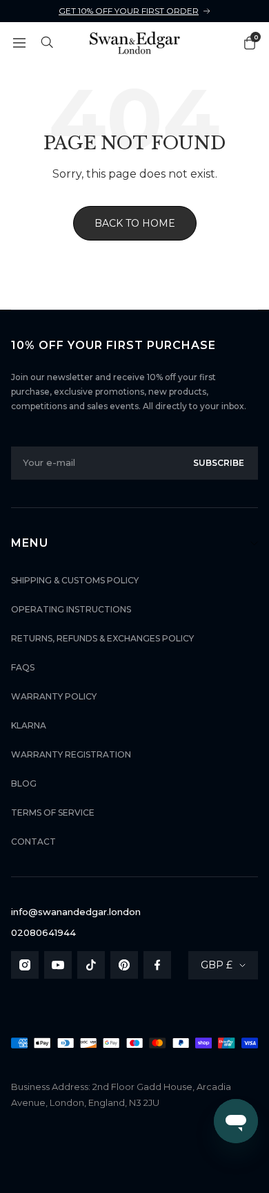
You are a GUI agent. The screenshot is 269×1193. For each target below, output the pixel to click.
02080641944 (43, 932)
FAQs (22, 667)
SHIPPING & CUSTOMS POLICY (75, 580)
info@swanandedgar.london (76, 911)
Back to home (134, 223)
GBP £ (216, 965)
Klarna (28, 725)
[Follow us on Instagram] (25, 965)
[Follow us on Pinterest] (124, 965)
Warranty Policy (54, 696)
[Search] (47, 43)
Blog (24, 783)
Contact (33, 841)
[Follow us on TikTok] (91, 965)
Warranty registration (71, 754)
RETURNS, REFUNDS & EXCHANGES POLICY (102, 638)
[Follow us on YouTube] (58, 965)
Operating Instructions (71, 609)
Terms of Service (52, 812)
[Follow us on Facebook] (157, 965)
